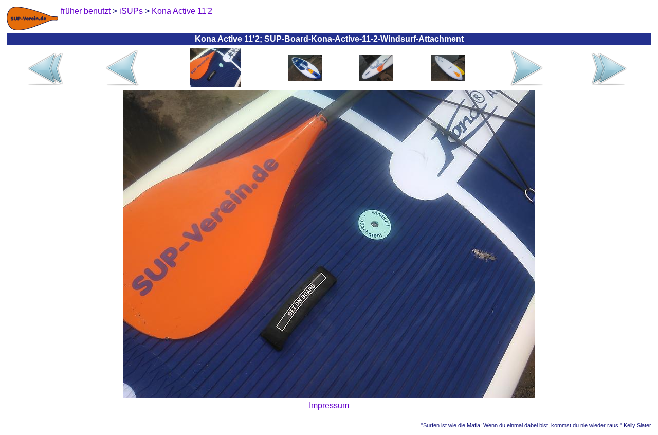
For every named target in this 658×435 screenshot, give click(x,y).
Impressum (329, 405)
